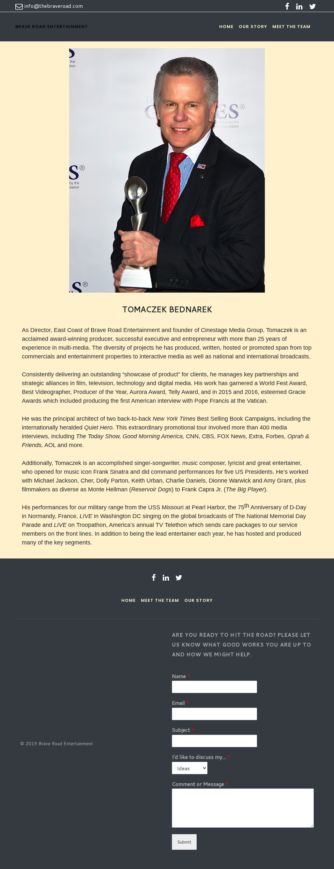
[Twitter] (312, 6)
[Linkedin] (299, 6)
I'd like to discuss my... (201, 757)
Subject (183, 730)
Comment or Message (200, 784)
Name (181, 676)
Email (180, 703)
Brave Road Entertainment (51, 26)
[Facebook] (287, 6)
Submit (184, 842)
